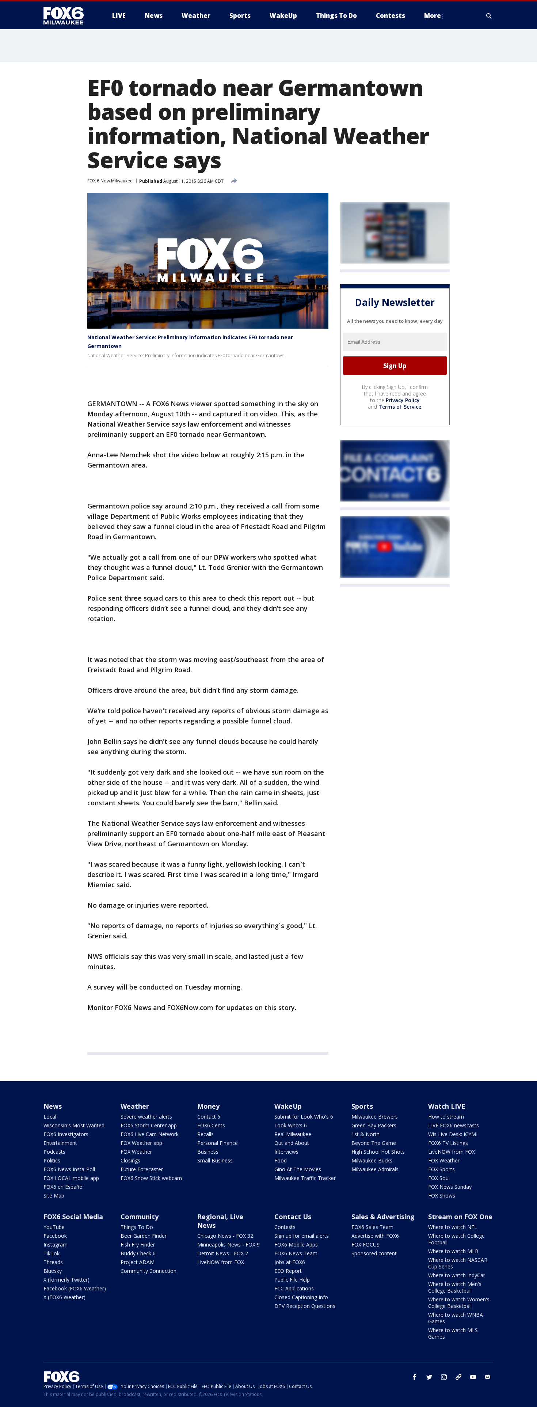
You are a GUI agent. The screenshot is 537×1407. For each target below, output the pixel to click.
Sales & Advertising (383, 1216)
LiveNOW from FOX (451, 1151)
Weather (135, 1106)
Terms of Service (399, 406)
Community (140, 1216)
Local (49, 1116)
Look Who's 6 (290, 1125)
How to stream (446, 1116)
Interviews (286, 1151)
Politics (51, 1160)
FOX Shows (441, 1195)
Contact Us (292, 1216)
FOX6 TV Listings (448, 1142)
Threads (53, 1262)
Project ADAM (138, 1262)
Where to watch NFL (452, 1226)
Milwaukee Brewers (374, 1116)
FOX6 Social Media (73, 1216)
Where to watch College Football (456, 1239)
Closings (130, 1160)
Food (280, 1160)
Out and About (291, 1142)
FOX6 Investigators (65, 1134)
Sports (362, 1106)
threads (458, 1377)
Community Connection (148, 1270)
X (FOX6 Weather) (64, 1297)
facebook (414, 1377)
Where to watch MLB (453, 1251)
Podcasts (54, 1151)
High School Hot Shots (378, 1151)
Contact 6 (208, 1116)
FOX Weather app (141, 1142)
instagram (444, 1377)
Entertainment (60, 1142)
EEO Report (288, 1270)
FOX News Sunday (450, 1186)
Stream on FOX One (460, 1216)
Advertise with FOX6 (375, 1235)
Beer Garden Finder (144, 1235)
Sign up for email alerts (301, 1235)
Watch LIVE (446, 1106)
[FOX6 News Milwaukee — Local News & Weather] (67, 15)
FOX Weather (136, 1151)
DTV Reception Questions (304, 1305)
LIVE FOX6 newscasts (453, 1125)
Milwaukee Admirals (375, 1169)
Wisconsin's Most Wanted (73, 1125)
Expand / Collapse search (489, 15)
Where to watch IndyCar (456, 1275)
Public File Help (292, 1279)
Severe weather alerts (146, 1116)
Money (208, 1106)
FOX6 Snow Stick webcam (151, 1178)
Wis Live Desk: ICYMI (452, 1134)
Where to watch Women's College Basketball (459, 1302)
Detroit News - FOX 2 (222, 1253)
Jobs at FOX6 (289, 1262)
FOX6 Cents (211, 1125)
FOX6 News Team (295, 1253)
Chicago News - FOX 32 (225, 1235)
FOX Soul (439, 1178)
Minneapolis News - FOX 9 (228, 1244)
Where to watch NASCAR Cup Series (457, 1263)
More (432, 15)
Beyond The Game (373, 1142)
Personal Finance (217, 1142)
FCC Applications (294, 1288)
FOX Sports (441, 1169)
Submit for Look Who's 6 (303, 1116)
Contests (285, 1226)
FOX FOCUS (365, 1244)
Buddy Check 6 (138, 1253)
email (488, 1377)
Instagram (55, 1244)
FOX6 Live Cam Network (150, 1134)
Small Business (215, 1160)
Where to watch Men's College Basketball (454, 1287)
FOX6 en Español (63, 1186)
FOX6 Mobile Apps (296, 1244)
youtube (473, 1377)
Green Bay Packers (373, 1125)
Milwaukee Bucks (371, 1160)
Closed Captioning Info (301, 1297)
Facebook (55, 1235)
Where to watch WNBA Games (455, 1318)
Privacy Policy (403, 400)
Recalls (205, 1134)
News (52, 1106)
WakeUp (288, 1106)
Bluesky (52, 1270)
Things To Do (137, 1226)
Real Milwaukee (292, 1134)
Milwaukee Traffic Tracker (305, 1178)
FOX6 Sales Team (372, 1226)
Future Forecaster (142, 1169)
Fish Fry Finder (138, 1244)
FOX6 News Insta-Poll (69, 1169)
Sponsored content (374, 1253)
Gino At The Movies (297, 1169)
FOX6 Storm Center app (149, 1125)
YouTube (54, 1226)
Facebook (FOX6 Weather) (74, 1288)
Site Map (53, 1195)
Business (207, 1151)
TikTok (51, 1253)
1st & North (365, 1134)
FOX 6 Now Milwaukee (110, 181)
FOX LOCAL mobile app (71, 1178)
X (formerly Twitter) (66, 1279)
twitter (429, 1377)
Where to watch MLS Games (453, 1333)
